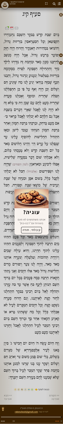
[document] (31, 212)
